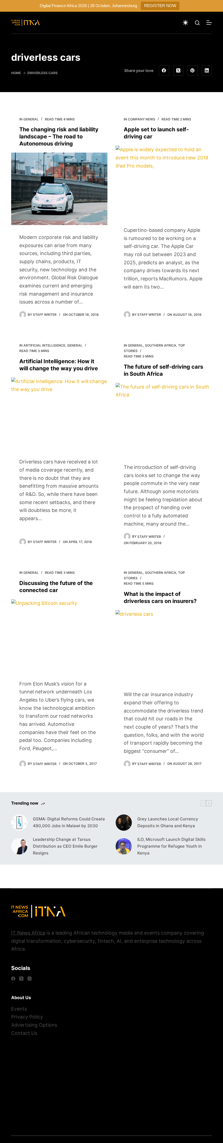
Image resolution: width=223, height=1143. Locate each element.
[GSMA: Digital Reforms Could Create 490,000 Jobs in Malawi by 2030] (19, 822)
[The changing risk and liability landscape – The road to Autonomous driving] (59, 189)
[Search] (197, 22)
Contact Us (24, 1033)
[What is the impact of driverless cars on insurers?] (164, 646)
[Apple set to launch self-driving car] (164, 181)
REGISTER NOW (160, 5)
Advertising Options (34, 1025)
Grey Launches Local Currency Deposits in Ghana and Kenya (167, 822)
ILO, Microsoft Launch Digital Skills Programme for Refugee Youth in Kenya (171, 846)
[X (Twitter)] (178, 70)
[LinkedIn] (207, 70)
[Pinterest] (192, 70)
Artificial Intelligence (44, 345)
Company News (141, 119)
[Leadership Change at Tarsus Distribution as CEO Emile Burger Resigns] (19, 846)
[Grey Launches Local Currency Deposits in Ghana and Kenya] (124, 822)
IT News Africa (28, 933)
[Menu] (209, 22)
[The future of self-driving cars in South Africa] (164, 419)
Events (19, 1009)
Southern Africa (160, 345)
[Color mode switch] (185, 22)
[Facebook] (164, 70)
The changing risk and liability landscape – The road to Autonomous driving (58, 136)
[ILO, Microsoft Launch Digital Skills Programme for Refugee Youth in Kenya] (124, 846)
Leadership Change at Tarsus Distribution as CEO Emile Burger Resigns (65, 846)
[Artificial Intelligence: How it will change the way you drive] (59, 413)
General (31, 119)
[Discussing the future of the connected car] (59, 635)
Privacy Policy (27, 1017)
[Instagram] (29, 979)
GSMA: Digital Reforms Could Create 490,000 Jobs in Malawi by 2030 (69, 822)
